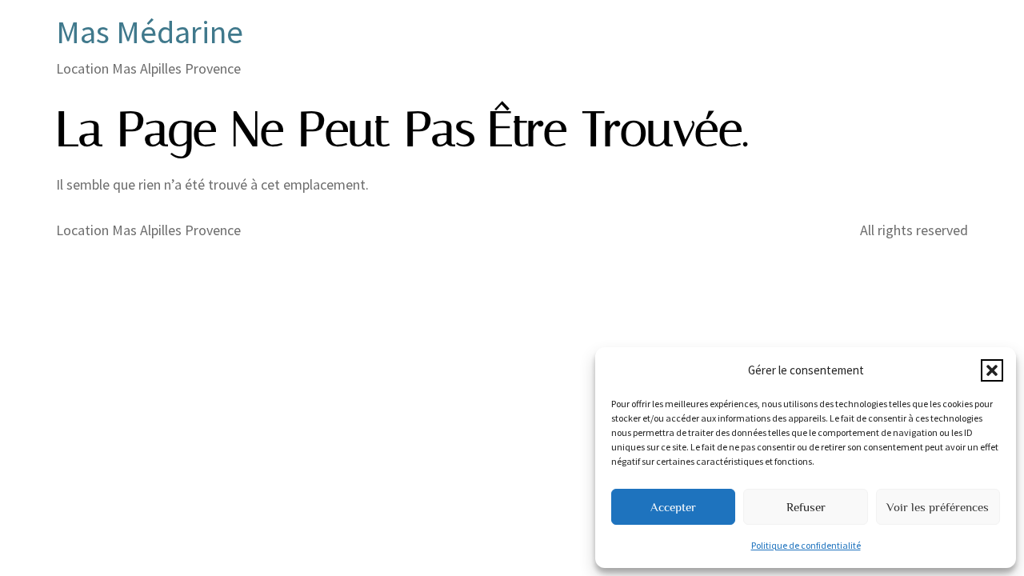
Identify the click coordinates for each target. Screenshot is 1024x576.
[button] (992, 370)
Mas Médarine (149, 32)
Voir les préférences (937, 507)
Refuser (806, 507)
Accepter (673, 507)
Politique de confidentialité (806, 545)
